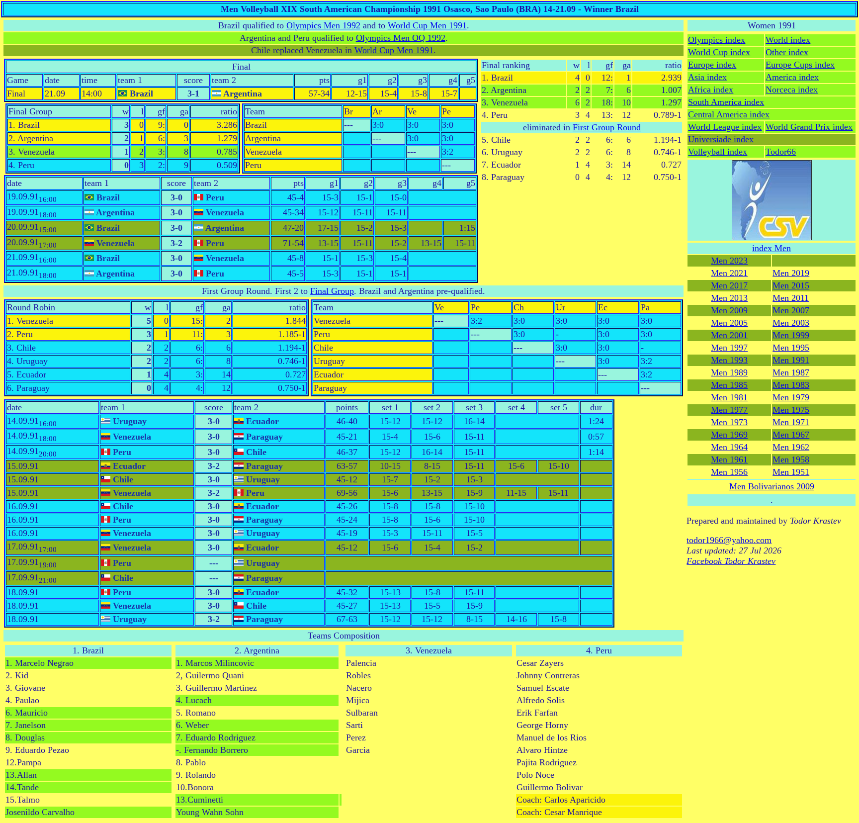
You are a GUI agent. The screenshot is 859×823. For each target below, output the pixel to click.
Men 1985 (729, 385)
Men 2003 (791, 323)
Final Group (332, 291)
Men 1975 (791, 410)
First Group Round (607, 127)
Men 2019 (791, 273)
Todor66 (781, 152)
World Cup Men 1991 (427, 25)
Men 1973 (729, 422)
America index (792, 77)
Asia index (707, 77)
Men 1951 (791, 472)
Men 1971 (791, 422)
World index (788, 40)
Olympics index (716, 40)
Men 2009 (729, 310)
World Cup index (719, 52)
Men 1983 (791, 385)
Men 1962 (791, 447)
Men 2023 (729, 261)
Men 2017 (729, 285)
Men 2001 (729, 335)
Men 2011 (791, 298)
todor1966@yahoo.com (729, 540)
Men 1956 (729, 472)
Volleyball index (717, 152)
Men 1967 (791, 435)
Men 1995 (791, 348)
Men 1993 (729, 360)
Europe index (712, 65)
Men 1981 (729, 397)
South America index (726, 102)
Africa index (710, 89)
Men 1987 (791, 372)
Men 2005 (729, 323)
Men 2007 (791, 310)
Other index (787, 52)
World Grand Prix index (809, 127)
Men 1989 (729, 372)
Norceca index (792, 89)
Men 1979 (791, 397)
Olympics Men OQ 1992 (400, 38)
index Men (771, 248)
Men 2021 (729, 273)
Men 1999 (791, 335)
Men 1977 (729, 410)
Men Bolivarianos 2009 (771, 486)
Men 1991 (791, 360)
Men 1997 (729, 348)
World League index (725, 127)
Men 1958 (791, 459)
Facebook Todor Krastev (731, 561)
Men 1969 (729, 435)
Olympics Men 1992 (323, 25)
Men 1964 (729, 447)
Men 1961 (729, 459)
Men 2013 (729, 298)
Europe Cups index (800, 65)
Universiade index (721, 139)
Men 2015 (791, 285)
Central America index (729, 114)
